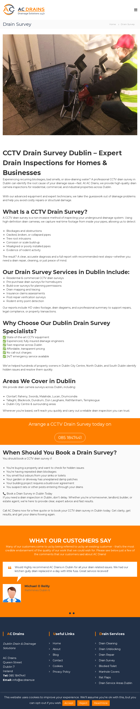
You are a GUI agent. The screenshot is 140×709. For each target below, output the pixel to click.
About (57, 649)
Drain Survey (107, 660)
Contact (58, 660)
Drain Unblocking (109, 649)
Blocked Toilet (108, 666)
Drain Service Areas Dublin (115, 683)
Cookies (58, 666)
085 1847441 (70, 437)
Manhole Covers (109, 671)
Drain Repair (106, 654)
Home (57, 643)
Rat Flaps (105, 677)
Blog (56, 654)
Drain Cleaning (108, 643)
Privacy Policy (61, 671)
